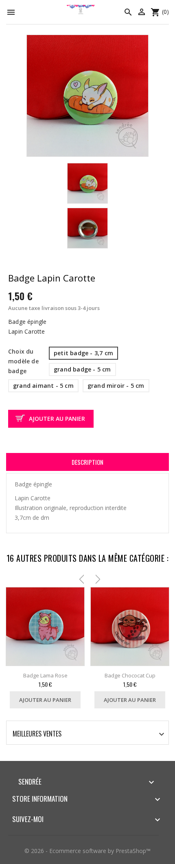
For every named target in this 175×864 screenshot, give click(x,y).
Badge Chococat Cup (130, 675)
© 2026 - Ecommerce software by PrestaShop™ (87, 851)
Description (87, 461)
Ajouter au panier (57, 418)
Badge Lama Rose (45, 675)
